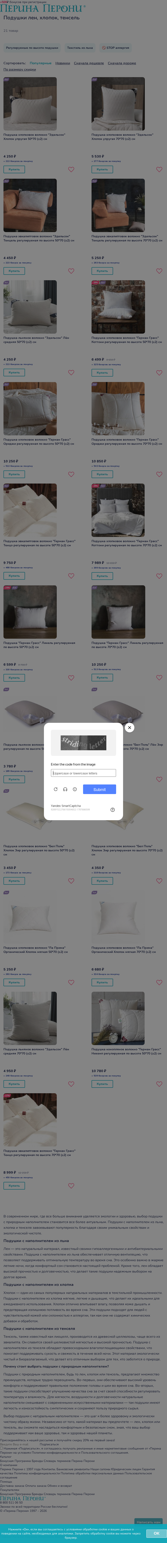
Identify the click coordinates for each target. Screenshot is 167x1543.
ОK (156, 1533)
